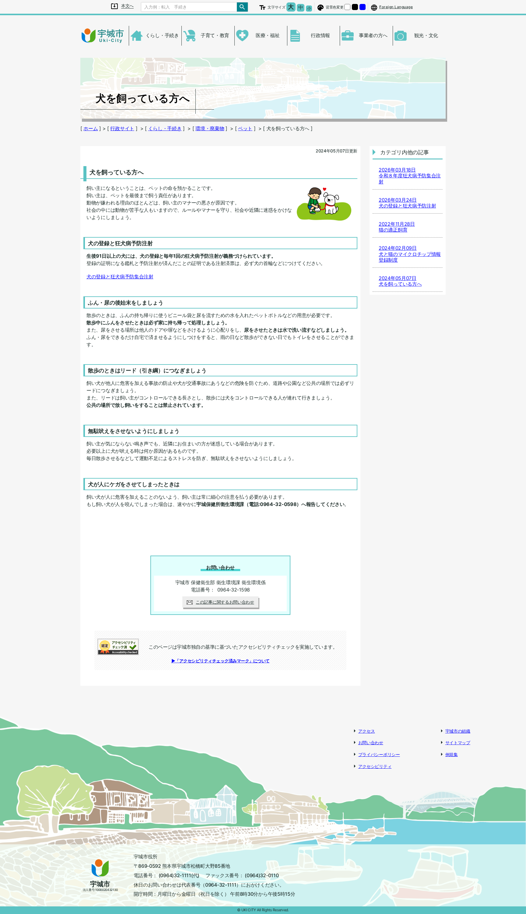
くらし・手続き (165, 128)
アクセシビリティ (375, 766)
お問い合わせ (370, 742)
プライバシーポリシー (379, 754)
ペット (245, 128)
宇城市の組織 (457, 731)
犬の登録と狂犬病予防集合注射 (119, 277)
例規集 (451, 754)
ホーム (90, 128)
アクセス (366, 731)
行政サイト (122, 128)
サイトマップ (457, 742)
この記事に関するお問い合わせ (225, 602)
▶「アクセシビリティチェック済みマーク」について (220, 660)
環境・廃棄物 (209, 128)
